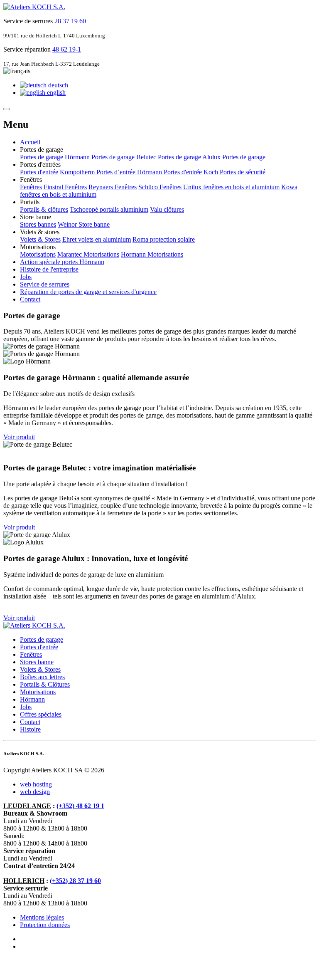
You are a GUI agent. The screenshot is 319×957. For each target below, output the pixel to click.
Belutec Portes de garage (168, 157)
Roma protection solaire (164, 239)
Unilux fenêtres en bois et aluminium (231, 186)
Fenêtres (31, 186)
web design (35, 791)
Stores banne (37, 661)
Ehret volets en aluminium (96, 239)
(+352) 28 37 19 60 (75, 880)
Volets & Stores (40, 239)
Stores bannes (38, 224)
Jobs (26, 276)
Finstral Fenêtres (65, 186)
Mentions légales (42, 917)
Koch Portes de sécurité (234, 172)
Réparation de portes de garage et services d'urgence (88, 291)
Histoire (30, 729)
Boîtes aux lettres (42, 676)
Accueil (30, 142)
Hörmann (32, 699)
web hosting (36, 784)
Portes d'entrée (39, 172)
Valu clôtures (167, 209)
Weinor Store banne (84, 224)
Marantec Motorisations (88, 254)
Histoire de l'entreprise (49, 269)
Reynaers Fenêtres (112, 186)
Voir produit (19, 436)
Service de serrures (44, 284)
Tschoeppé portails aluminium (109, 209)
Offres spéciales (40, 714)
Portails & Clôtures (45, 684)
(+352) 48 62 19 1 (80, 805)
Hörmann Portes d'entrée (169, 172)
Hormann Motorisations (152, 254)
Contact (30, 299)
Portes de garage (41, 157)
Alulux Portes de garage (233, 157)
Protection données (45, 924)
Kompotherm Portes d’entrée (98, 172)
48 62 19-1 (66, 49)
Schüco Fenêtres (160, 186)
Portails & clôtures (44, 209)
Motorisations (38, 254)
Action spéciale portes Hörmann (62, 261)
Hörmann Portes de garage (100, 157)
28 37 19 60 (70, 21)
